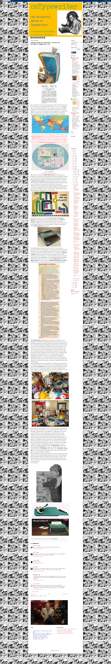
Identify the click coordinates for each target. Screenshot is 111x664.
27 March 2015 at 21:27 (38, 589)
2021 (73, 158)
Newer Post (33, 593)
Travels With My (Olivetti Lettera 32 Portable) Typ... (76, 202)
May (74, 181)
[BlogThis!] (53, 538)
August (75, 176)
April (74, 182)
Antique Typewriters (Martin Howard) (65, 633)
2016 (73, 166)
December (75, 169)
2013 (73, 283)
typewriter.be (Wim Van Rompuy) (64, 630)
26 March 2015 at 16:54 (38, 580)
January (75, 280)
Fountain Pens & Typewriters (75, 113)
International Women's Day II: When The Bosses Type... (76, 254)
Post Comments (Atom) (41, 595)
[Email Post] (50, 538)
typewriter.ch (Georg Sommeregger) (65, 631)
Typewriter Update (75, 186)
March (74, 184)
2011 (73, 287)
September (75, 174)
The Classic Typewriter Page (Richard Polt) (67, 629)
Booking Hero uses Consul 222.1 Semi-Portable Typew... (76, 272)
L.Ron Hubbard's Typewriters (76, 198)
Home (49, 593)
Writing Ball (75, 75)
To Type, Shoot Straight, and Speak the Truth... (75, 59)
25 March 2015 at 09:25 (38, 556)
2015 (73, 168)
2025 (73, 151)
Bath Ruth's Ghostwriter (76, 268)
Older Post (65, 593)
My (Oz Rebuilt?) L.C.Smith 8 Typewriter (76, 212)
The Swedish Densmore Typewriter (76, 224)
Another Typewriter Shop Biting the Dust (76, 115)
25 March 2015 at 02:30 (38, 548)
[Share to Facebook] (55, 538)
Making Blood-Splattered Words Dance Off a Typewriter (76, 261)
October (75, 173)
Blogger (57, 650)
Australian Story (56, 106)
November (75, 171)
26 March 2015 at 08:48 (38, 563)
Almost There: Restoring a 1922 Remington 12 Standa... (76, 234)
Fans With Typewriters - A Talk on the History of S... (76, 248)
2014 (73, 282)
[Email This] (52, 538)
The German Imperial (75, 216)
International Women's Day (76, 257)
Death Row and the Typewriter (76, 245)
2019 (73, 161)
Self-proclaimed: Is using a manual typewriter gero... (76, 194)
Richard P (35, 545)
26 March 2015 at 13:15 (38, 571)
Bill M (34, 552)
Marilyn (34, 583)
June (74, 179)
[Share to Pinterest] (56, 538)
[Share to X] (54, 538)
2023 (73, 155)
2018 (73, 163)
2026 (73, 150)
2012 (73, 285)
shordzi (34, 560)
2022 (73, 156)
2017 (73, 165)
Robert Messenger (40, 538)
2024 (73, 153)
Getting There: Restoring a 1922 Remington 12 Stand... (76, 239)
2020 (73, 160)
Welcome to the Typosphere (75, 100)
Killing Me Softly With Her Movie (76, 189)
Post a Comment (35, 591)
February (75, 278)
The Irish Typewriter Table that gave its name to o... (76, 229)
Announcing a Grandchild (76, 265)
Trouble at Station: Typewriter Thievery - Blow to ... (76, 207)
